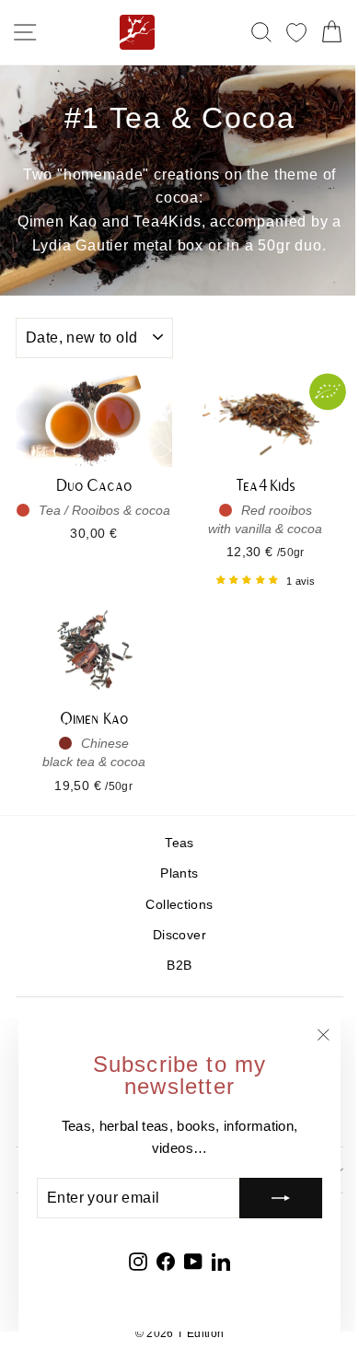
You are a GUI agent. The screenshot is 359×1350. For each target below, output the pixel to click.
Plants (179, 873)
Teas (179, 843)
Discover (179, 935)
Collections (179, 905)
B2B (179, 965)
